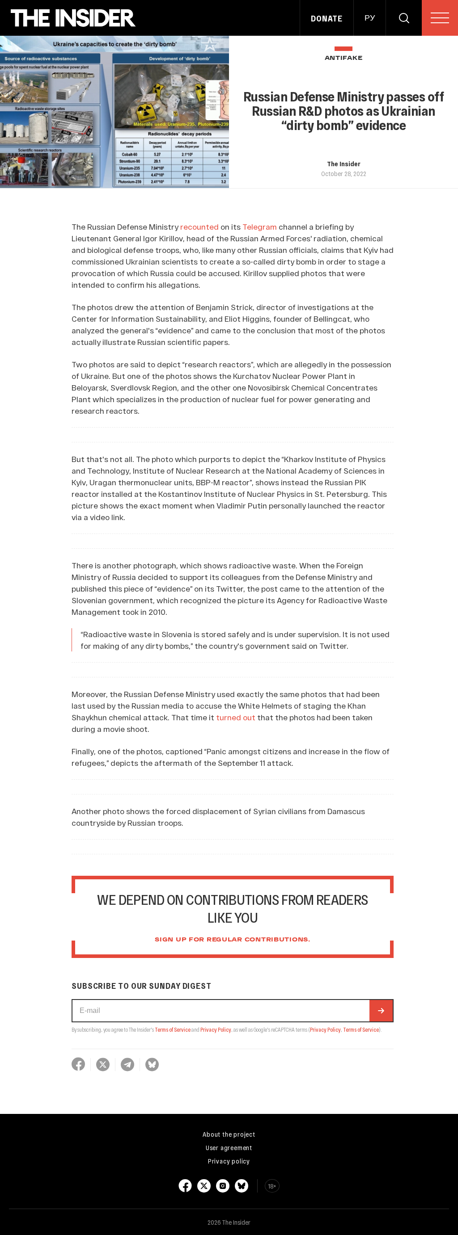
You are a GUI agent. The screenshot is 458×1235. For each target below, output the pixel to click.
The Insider (343, 164)
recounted (199, 226)
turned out (235, 717)
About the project (229, 1134)
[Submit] (381, 1010)
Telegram (259, 226)
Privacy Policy (215, 1029)
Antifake (344, 58)
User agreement (229, 1147)
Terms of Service (173, 1029)
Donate (327, 18)
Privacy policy (229, 1161)
